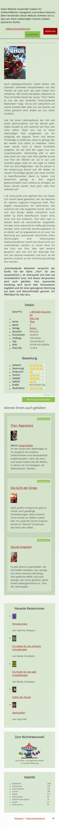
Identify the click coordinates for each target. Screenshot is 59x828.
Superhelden (26, 445)
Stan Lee (34, 318)
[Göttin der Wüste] (14, 689)
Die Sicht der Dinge (24, 488)
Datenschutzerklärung (35, 818)
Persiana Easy (19, 623)
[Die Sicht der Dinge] (14, 497)
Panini (33, 328)
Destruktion (18, 712)
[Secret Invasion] (14, 556)
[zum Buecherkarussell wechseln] (29, 750)
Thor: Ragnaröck (22, 425)
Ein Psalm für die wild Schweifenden (24, 673)
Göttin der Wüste (21, 697)
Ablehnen (50, 31)
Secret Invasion (21, 547)
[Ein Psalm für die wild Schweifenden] (14, 663)
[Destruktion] (14, 704)
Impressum (19, 818)
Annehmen (32, 34)
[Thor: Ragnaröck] (14, 435)
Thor (32, 321)
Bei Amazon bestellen (38, 399)
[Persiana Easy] (14, 616)
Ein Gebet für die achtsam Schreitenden (26, 648)
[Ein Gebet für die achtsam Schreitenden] (14, 638)
